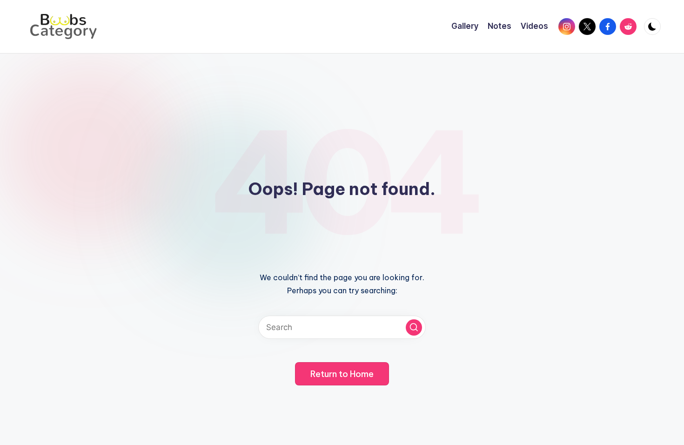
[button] (414, 327)
